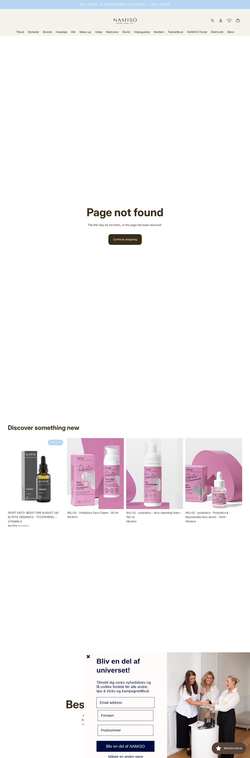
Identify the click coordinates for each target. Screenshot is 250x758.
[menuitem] (230, 32)
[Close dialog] (88, 656)
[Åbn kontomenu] (220, 20)
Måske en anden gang (125, 756)
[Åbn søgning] (212, 20)
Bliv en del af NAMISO (125, 746)
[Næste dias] (236, 473)
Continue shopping (125, 239)
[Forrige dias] (191, 473)
